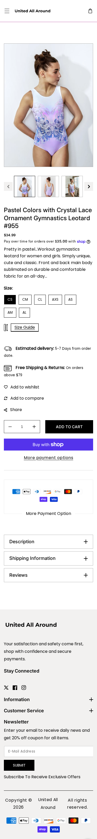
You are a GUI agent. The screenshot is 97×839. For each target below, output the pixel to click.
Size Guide (24, 327)
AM (10, 312)
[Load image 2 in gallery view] (48, 186)
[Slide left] (8, 186)
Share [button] (16, 410)
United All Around (48, 803)
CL (40, 299)
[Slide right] (88, 186)
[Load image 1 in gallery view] (24, 186)
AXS (55, 299)
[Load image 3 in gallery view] (72, 186)
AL (24, 312)
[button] (7, 11)
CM (25, 299)
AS (70, 299)
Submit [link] (19, 765)
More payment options (48, 458)
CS (10, 299)
